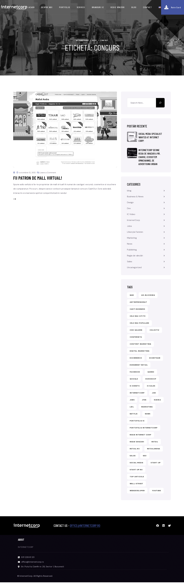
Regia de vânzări (135, 255)
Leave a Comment (48, 172)
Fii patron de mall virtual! (37, 178)
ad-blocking (148, 295)
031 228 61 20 (27, 557)
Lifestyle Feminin (135, 232)
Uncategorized (134, 267)
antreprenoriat (138, 302)
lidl (132, 407)
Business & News (135, 196)
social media (136, 463)
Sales (129, 261)
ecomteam (154, 358)
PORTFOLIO (64, 7)
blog (129, 190)
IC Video (131, 214)
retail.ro (135, 449)
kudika (157, 400)
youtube (156, 491)
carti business (137, 309)
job (154, 393)
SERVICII (81, 7)
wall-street (136, 484)
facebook (135, 372)
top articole (137, 477)
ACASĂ (31, 7)
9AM (132, 295)
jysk (144, 400)
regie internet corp (140, 435)
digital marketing (139, 351)
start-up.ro (136, 470)
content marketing (140, 344)
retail (155, 442)
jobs (132, 400)
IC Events (135, 386)
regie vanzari (137, 442)
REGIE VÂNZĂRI (118, 7)
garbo (150, 372)
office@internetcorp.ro (85, 526)
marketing (147, 407)
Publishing (132, 249)
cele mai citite (137, 316)
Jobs (129, 226)
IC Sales (151, 386)
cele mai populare (139, 323)
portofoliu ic (137, 421)
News (129, 243)
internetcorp (137, 393)
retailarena (153, 449)
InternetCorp (133, 220)
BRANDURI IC (98, 7)
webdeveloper (137, 491)
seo (145, 456)
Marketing (132, 237)
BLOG (133, 7)
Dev (129, 208)
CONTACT (147, 7)
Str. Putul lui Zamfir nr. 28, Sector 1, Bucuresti (42, 566)
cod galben (136, 330)
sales (133, 456)
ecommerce (136, 358)
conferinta (136, 337)
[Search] (160, 102)
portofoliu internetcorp (144, 428)
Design (130, 202)
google (134, 379)
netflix (134, 414)
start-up (156, 463)
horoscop (150, 379)
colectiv (154, 330)
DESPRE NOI (46, 7)
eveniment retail (139, 365)
